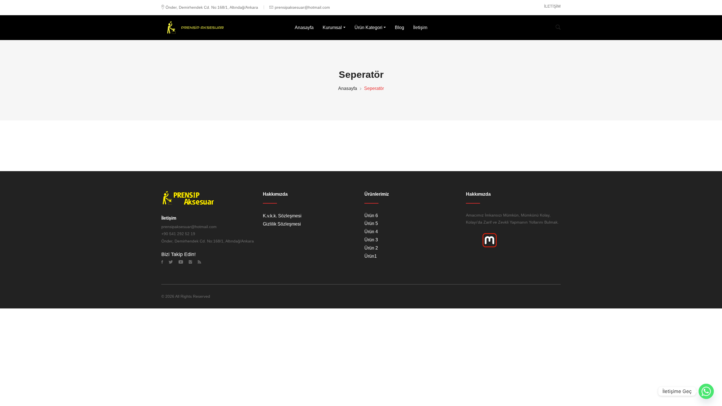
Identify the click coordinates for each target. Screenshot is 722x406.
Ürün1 (370, 256)
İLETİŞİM (552, 6)
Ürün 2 (371, 248)
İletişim (420, 27)
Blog (399, 27)
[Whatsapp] (706, 391)
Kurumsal (332, 27)
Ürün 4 (371, 231)
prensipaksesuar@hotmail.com (302, 7)
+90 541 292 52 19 (178, 233)
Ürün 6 (371, 215)
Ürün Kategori (368, 27)
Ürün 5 (371, 223)
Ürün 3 (371, 239)
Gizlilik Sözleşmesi (282, 224)
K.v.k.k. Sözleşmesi (282, 215)
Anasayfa (304, 27)
